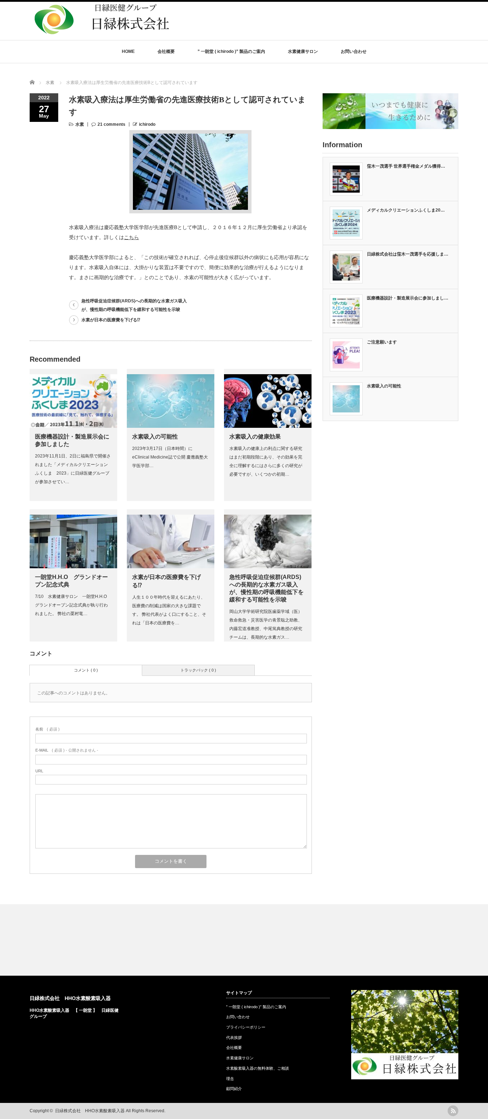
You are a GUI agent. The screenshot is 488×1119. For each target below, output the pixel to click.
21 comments (111, 124)
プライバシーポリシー (245, 1027)
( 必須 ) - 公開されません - (66, 750)
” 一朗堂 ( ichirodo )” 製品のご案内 (231, 51)
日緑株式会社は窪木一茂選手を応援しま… (407, 254)
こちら (131, 237)
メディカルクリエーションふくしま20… (406, 210)
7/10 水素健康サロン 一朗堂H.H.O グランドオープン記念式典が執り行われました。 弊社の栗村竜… (73, 605)
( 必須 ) (47, 729)
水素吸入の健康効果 (255, 437)
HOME (128, 51)
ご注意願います (382, 342)
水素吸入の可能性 (155, 437)
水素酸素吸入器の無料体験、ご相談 (257, 1068)
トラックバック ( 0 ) (198, 670)
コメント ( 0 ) (86, 670)
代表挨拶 (234, 1037)
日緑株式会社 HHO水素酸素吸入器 (70, 998)
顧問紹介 (234, 1088)
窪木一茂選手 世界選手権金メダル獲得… (406, 166)
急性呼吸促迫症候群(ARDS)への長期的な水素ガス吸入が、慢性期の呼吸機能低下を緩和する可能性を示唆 (134, 305)
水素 (79, 124)
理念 (230, 1078)
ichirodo (147, 124)
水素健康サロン (303, 51)
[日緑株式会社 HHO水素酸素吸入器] (101, 37)
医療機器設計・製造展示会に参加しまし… (407, 298)
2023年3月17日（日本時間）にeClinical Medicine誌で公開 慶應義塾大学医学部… (170, 457)
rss (453, 1110)
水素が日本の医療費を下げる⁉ (110, 319)
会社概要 (166, 51)
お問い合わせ (354, 51)
